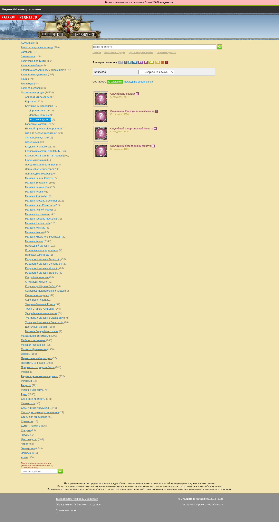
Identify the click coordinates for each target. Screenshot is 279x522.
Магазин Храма (34, 241)
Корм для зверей (31, 88)
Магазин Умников (35, 227)
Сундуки (26, 430)
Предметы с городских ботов (38, 367)
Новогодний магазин (37, 245)
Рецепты (26, 385)
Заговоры (26, 52)
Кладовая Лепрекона (37, 146)
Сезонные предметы (33, 398)
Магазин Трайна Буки (37, 223)
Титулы (25, 435)
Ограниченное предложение (41, 250)
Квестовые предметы (33, 61)
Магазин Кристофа (36, 196)
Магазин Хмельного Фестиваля (43, 236)
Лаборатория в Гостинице (40, 164)
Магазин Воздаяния (36, 182)
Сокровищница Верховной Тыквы (44, 290)
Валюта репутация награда (37, 47)
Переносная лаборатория (36, 358)
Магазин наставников (37, 214)
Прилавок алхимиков (37, 254)
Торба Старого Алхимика (39, 308)
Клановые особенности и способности (43, 70)
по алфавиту (114, 81)
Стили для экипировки (34, 417)
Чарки (24, 444)
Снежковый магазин (36, 281)
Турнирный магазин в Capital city (44, 317)
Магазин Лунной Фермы (39, 209)
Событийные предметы (35, 408)
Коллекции (27, 83)
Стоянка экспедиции (37, 295)
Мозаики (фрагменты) (34, 349)
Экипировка (28, 448)
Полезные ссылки (66, 510)
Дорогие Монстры (39, 110)
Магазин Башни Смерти (39, 178)
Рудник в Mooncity (31, 389)
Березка (30, 101)
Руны (24, 394)
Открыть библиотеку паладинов (21, 9)
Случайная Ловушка (123, 93)
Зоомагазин (32, 142)
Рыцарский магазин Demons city (43, 263)
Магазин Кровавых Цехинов (41, 200)
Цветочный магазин (36, 326)
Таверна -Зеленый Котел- (40, 304)
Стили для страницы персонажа (40, 412)
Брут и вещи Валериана (141, 52)
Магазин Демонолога (37, 187)
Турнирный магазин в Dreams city (44, 322)
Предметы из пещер (33, 362)
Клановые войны (31, 65)
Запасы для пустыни (37, 137)
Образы (25, 353)
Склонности (28, 403)
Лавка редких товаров (37, 173)
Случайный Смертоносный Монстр (132, 128)
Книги (24, 79)
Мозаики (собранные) (33, 344)
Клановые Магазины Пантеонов (43, 155)
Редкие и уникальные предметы (39, 376)
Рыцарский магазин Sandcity (41, 272)
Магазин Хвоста (34, 232)
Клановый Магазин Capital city (42, 151)
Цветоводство (29, 439)
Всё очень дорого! (166, 52)
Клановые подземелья (34, 74)
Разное (25, 371)
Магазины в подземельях (35, 335)
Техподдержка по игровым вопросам (77, 498)
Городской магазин (36, 124)
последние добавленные (139, 81)
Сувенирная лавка (36, 299)
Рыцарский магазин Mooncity (42, 268)
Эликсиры (27, 453)
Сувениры (27, 421)
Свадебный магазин (37, 277)
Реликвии (26, 380)
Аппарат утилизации (37, 97)
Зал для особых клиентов (40, 133)
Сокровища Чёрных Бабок (40, 286)
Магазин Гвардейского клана (41, 331)
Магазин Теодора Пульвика (41, 218)
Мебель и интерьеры (33, 340)
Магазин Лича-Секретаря (40, 205)
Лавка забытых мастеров (39, 169)
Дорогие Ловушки (39, 115)
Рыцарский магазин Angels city (43, 259)
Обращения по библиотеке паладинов (78, 504)
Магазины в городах (114, 52)
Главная (97, 52)
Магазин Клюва (34, 191)
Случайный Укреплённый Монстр (131, 146)
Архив (24, 457)
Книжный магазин (35, 160)
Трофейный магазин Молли (41, 313)
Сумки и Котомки (30, 426)
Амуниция (27, 43)
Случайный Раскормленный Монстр (132, 111)
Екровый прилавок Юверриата (43, 128)
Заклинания (28, 56)
